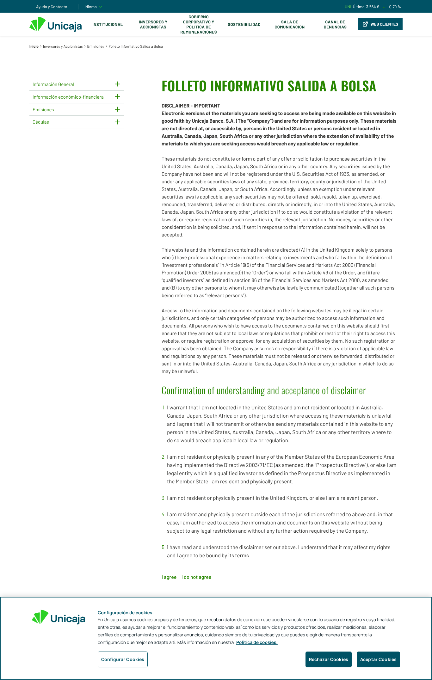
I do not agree (197, 577)
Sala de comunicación (290, 24)
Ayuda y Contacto (51, 6)
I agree (169, 577)
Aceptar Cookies (378, 659)
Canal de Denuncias (335, 24)
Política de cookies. (257, 643)
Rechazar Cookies (328, 659)
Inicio (34, 46)
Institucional (107, 24)
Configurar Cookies (123, 659)
